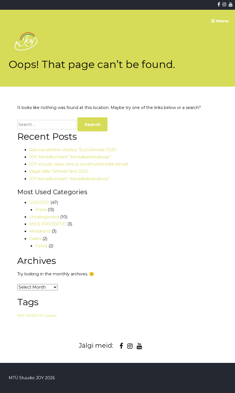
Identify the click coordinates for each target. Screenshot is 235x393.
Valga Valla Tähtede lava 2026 (58, 171)
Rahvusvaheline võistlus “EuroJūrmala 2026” (73, 149)
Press (40, 209)
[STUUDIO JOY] (27, 64)
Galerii (35, 238)
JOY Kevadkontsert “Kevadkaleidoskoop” (70, 156)
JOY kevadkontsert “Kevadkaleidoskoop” (69, 178)
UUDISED (39, 202)
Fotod (41, 245)
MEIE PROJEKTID (47, 224)
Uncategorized (44, 216)
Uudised (50, 316)
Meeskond (39, 231)
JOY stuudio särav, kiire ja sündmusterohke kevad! (78, 164)
